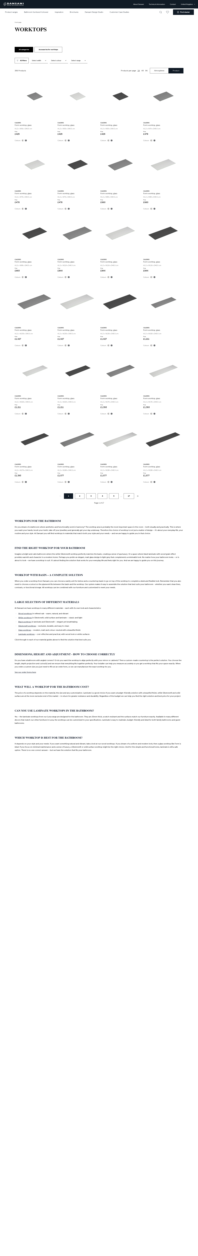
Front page (18, 22)
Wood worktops (25, 613)
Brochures (74, 12)
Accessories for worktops (48, 50)
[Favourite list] (167, 12)
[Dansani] (13, 4)
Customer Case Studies (119, 12)
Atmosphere (159, 71)
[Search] (160, 12)
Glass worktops (24, 630)
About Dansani (138, 4)
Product (176, 71)
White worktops (25, 618)
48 (142, 71)
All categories (24, 50)
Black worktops (24, 622)
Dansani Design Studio (94, 12)
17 (129, 496)
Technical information (157, 4)
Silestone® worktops (27, 626)
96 (146, 71)
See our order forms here (25, 672)
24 (139, 71)
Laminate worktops (26, 634)
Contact (173, 4)
